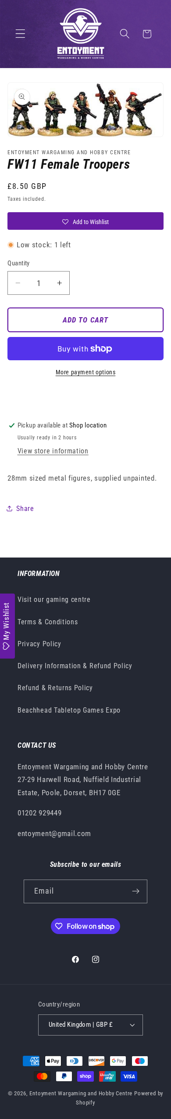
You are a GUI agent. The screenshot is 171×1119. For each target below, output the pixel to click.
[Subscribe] (136, 891)
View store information (53, 451)
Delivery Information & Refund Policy (75, 666)
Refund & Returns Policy (55, 688)
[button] (20, 34)
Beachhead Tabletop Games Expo (69, 710)
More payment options (86, 372)
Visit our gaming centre (54, 599)
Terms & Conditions (48, 622)
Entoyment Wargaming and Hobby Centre (80, 1093)
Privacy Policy (39, 644)
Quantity (18, 263)
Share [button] (25, 508)
